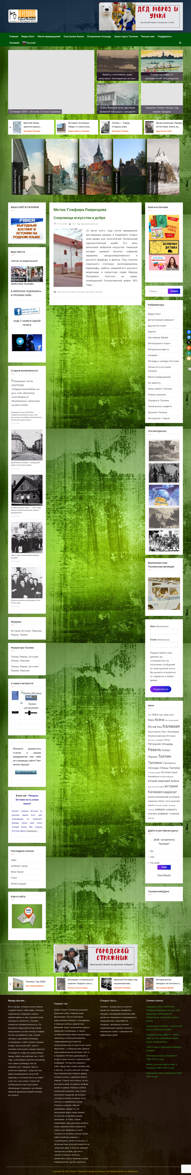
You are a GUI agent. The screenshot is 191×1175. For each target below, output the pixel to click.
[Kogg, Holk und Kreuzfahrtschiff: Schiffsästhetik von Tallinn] (164, 518)
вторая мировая (166, 777)
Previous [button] (14, 273)
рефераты (171, 809)
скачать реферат (158, 813)
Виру (151, 719)
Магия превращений (49, 36)
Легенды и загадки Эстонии (163, 361)
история (160, 786)
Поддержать (165, 36)
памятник (153, 801)
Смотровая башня (74, 36)
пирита (151, 805)
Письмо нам (147, 36)
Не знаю (155, 862)
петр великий (173, 801)
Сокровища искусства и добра (79, 218)
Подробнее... (32, 831)
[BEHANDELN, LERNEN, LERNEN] (164, 450)
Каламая (14, 42)
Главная (13, 36)
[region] (27, 274)
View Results (164, 875)
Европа (152, 331)
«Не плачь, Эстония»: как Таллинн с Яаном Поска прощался (169, 981)
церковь (151, 818)
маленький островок (167, 796)
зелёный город (19, 865)
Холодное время (154, 773)
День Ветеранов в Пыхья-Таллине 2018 (116, 125)
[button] (189, 332)
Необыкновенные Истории (161, 736)
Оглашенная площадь (99, 36)
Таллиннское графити (160, 406)
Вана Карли (17, 871)
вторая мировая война (163, 781)
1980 (161, 715)
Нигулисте (152, 740)
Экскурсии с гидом (158, 418)
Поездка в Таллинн (158, 400)
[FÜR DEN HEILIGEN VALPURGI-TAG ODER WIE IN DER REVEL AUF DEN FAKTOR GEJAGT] (164, 473)
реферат (160, 809)
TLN (74, 223)
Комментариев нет (90, 224)
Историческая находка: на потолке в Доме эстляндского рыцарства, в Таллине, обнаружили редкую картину (36, 981)
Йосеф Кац (155, 726)
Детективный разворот (161, 319)
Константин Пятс (157, 731)
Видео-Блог (28, 36)
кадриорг (170, 792)
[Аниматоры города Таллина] (141, 16)
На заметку (107, 131)
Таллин (164, 756)
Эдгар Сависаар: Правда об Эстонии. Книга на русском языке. (37, 125)
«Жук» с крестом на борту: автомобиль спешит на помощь (123, 981)
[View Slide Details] (19, 274)
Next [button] (39, 273)
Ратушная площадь (160, 744)
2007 (171, 715)
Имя (159, 626)
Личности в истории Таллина (79, 131)
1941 (149, 715)
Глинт (14, 877)
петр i (161, 801)
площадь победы (161, 805)
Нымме (160, 740)
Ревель (154, 749)
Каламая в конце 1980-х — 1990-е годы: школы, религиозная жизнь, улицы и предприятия (26, 510)
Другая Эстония (31, 131)
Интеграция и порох (159, 343)
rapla (13, 860)
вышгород (152, 787)
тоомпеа (174, 813)
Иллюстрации (18, 883)
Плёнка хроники (157, 394)
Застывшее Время (155, 131)
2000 (166, 715)
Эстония (166, 772)
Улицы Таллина (170, 768)
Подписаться (161, 689)
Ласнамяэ (173, 731)
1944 (155, 714)
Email (160, 639)
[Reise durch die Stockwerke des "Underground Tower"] (164, 541)
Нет (152, 856)
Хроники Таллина (94, 292)
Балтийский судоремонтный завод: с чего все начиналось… (81, 981)
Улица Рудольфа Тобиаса (78, 125)
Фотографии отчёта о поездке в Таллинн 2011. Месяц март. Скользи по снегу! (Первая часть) (163, 125)
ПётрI (167, 740)
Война (159, 720)
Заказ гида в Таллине (126, 36)
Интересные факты (158, 349)
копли (151, 796)
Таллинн (155, 763)
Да (151, 851)
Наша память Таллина (160, 388)
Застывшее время (172, 720)
